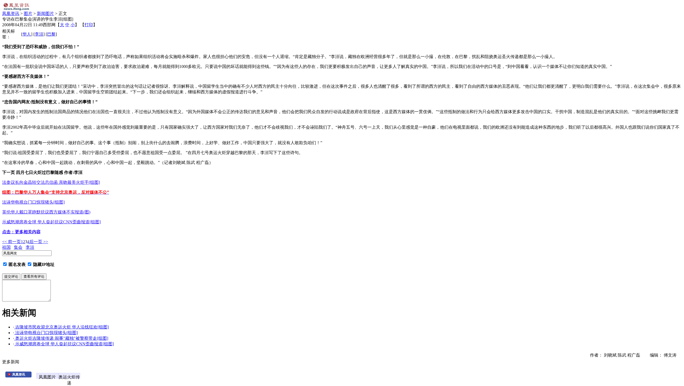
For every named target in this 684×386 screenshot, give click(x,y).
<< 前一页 (11, 241)
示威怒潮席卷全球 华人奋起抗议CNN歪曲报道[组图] (64, 344)
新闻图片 (45, 13)
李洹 (39, 34)
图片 (28, 13)
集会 (18, 247)
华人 (26, 34)
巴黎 (51, 34)
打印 (88, 24)
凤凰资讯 (10, 13)
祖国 (6, 247)
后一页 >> (38, 241)
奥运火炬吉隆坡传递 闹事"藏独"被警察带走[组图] (61, 338)
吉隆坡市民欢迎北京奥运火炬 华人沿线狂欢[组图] (61, 327)
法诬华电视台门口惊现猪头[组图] (46, 332)
